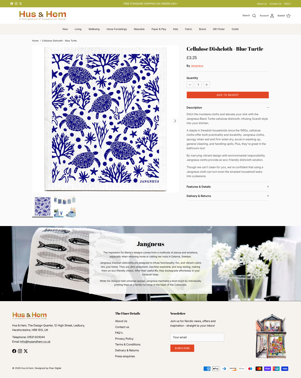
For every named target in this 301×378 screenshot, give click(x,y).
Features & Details (199, 186)
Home (35, 40)
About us (262, 3)
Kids (175, 29)
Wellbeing (94, 29)
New (65, 29)
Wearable (139, 29)
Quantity (192, 78)
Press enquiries (125, 356)
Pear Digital (55, 368)
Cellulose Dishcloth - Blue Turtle (59, 40)
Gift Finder (219, 29)
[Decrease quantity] (190, 84)
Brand (202, 29)
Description (194, 107)
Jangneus (197, 65)
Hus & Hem (27, 368)
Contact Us (275, 3)
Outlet (235, 29)
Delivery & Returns (199, 196)
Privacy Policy (124, 338)
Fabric (188, 29)
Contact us (122, 327)
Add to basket (228, 94)
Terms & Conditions (127, 344)
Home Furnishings (117, 29)
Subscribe (182, 348)
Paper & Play (159, 29)
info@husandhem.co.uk (35, 341)
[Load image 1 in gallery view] (105, 119)
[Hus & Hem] (42, 15)
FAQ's (287, 3)
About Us (121, 321)
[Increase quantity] (206, 84)
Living (78, 29)
